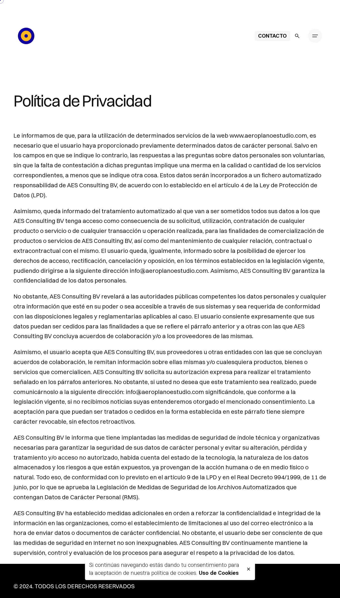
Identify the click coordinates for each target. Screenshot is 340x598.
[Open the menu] (315, 36)
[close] (249, 569)
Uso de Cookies (219, 573)
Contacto (272, 35)
